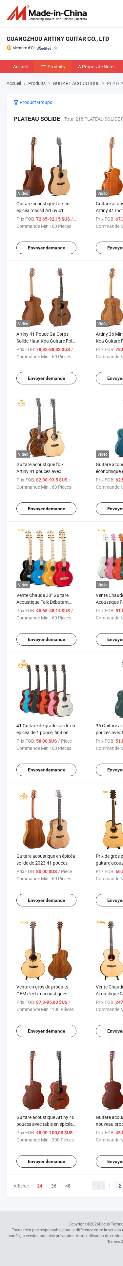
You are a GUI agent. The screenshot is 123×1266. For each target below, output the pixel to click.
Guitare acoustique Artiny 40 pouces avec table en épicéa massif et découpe (45, 1124)
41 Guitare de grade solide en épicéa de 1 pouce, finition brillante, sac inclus (45, 732)
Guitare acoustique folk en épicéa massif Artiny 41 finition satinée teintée (43, 210)
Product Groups (35, 102)
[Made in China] (48, 13)
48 (68, 1186)
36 (53, 1186)
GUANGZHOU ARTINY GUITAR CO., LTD (58, 38)
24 (39, 1186)
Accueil (20, 66)
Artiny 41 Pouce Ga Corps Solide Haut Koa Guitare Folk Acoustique (45, 341)
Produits (56, 66)
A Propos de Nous (96, 66)
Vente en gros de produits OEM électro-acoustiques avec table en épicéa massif (44, 994)
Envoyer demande (46, 247)
